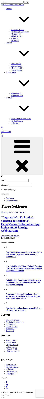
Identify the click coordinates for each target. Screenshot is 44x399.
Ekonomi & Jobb (17, 30)
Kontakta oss (11, 365)
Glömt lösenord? (12, 200)
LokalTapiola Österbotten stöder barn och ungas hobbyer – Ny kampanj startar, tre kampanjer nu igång (23, 282)
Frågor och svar (17, 96)
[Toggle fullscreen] (7, 395)
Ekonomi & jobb (12, 320)
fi (1, 134)
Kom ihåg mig (9, 189)
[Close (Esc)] (2, 395)
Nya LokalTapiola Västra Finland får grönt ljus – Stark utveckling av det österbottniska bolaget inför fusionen (24, 268)
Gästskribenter (16, 70)
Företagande (15, 34)
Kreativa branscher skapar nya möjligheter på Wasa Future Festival (24, 309)
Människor (15, 38)
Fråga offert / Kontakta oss (21, 119)
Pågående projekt (12, 351)
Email (3, 180)
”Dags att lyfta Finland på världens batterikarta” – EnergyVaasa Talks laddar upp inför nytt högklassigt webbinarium (20, 224)
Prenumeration (16, 93)
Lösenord (4, 185)
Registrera (10, 198)
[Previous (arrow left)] (2, 397)
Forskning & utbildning (20, 32)
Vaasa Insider (19, 5)
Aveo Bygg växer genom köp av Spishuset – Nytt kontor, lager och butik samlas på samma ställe (24, 254)
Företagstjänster (17, 121)
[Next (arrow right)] (4, 397)
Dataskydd (10, 373)
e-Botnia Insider (17, 68)
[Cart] (2, 127)
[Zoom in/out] (9, 395)
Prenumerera (6, 132)
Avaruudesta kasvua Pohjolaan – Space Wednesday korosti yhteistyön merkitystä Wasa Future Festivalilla (23, 296)
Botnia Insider (16, 66)
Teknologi (15, 41)
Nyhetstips (15, 123)
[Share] (4, 395)
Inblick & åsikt (16, 36)
